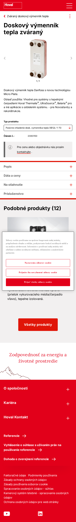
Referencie (11, 436)
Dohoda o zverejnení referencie (26, 459)
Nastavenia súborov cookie (38, 263)
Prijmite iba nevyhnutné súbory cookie (38, 272)
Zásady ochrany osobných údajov (25, 480)
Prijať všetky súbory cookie (38, 282)
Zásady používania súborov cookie (26, 484)
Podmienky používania (42, 475)
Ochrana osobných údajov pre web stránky (31, 502)
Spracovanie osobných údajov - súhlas (28, 488)
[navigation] (69, 5)
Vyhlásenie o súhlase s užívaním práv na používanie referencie (32, 447)
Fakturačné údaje (15, 475)
